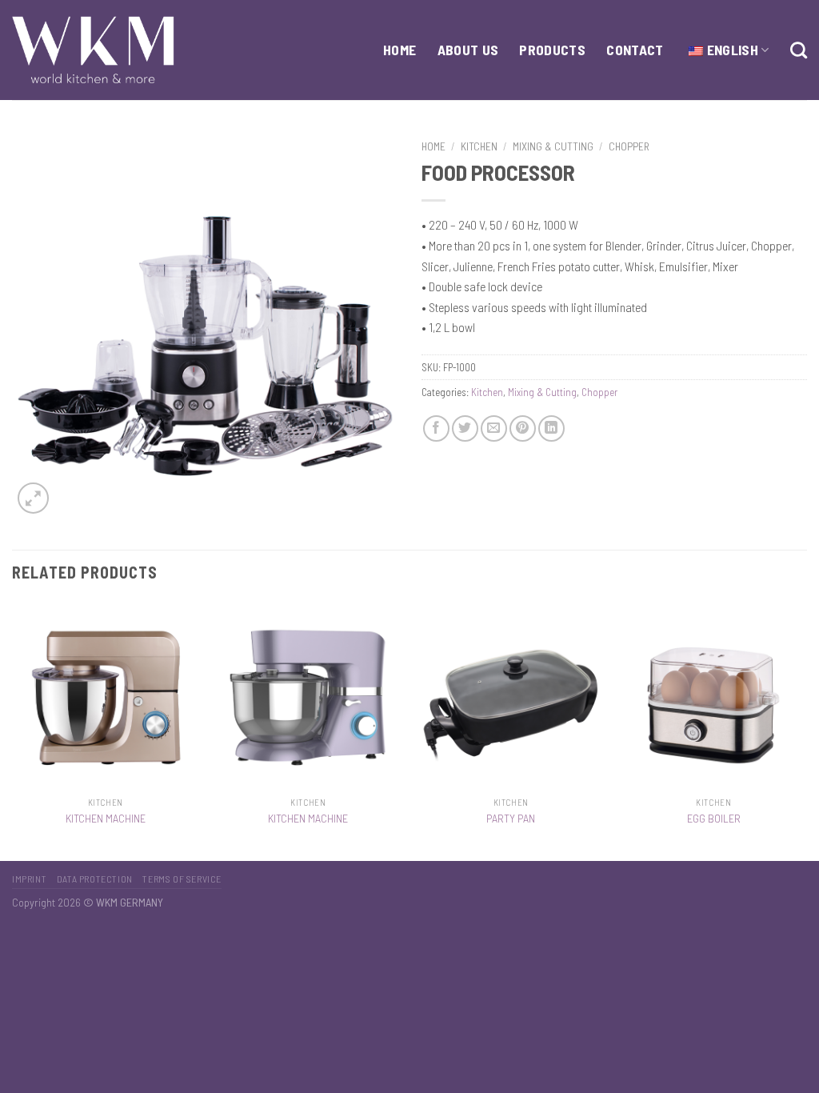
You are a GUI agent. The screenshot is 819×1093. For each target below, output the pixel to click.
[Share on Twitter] (465, 428)
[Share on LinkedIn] (551, 428)
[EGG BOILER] (713, 695)
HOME (399, 49)
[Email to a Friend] (494, 428)
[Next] (806, 729)
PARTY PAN (510, 818)
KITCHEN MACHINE (106, 818)
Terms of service (182, 878)
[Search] (798, 50)
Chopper (629, 146)
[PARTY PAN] (511, 695)
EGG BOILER (714, 818)
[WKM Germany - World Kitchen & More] (93, 49)
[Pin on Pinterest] (522, 428)
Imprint (29, 878)
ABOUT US (468, 49)
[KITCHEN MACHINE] (105, 695)
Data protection (95, 878)
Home (433, 146)
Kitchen (479, 146)
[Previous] (13, 729)
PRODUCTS (552, 49)
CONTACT (634, 49)
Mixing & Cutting (553, 146)
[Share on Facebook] (436, 428)
